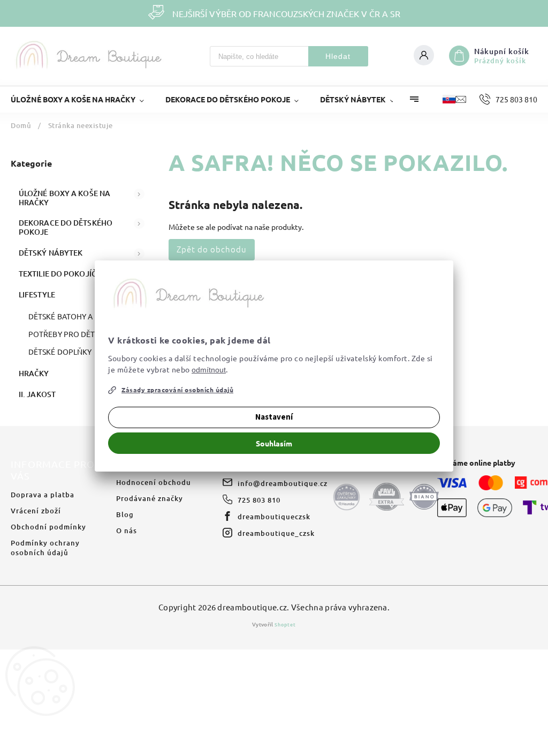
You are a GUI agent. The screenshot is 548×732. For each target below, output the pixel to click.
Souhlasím (274, 443)
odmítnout (209, 370)
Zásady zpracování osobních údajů (177, 389)
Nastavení (274, 417)
